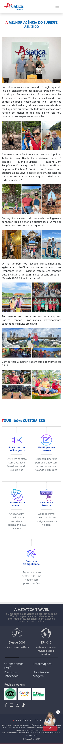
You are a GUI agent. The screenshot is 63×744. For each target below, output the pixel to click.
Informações (42, 664)
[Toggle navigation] (57, 6)
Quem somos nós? (14, 665)
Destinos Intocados (11, 674)
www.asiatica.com (33, 732)
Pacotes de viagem (41, 674)
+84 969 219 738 (18, 727)
